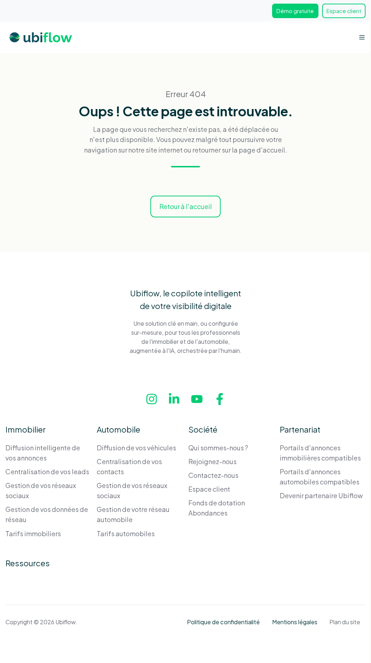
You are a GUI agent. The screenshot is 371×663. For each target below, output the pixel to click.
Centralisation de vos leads (47, 471)
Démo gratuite (295, 10)
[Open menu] (362, 37)
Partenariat (300, 429)
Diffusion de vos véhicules (136, 447)
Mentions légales (294, 622)
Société (202, 429)
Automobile (118, 429)
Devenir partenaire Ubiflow (321, 495)
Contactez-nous (213, 475)
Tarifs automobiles (126, 533)
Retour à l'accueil (185, 206)
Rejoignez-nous (212, 461)
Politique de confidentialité (223, 622)
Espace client (343, 10)
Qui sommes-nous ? (218, 447)
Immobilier (25, 429)
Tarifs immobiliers (33, 533)
